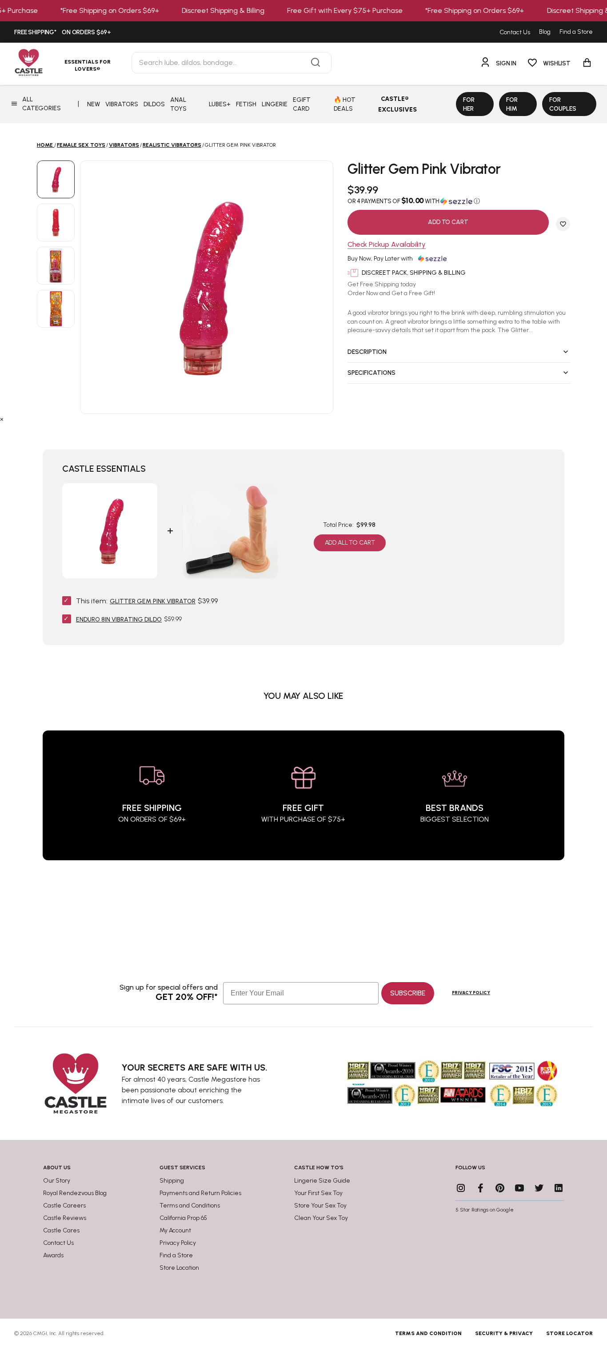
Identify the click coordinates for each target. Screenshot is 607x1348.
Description (367, 352)
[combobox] (231, 62)
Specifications (371, 373)
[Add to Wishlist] (563, 224)
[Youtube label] (519, 1188)
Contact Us (514, 32)
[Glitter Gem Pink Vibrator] (55, 179)
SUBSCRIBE (407, 993)
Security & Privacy (504, 1333)
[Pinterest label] (500, 1188)
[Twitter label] (539, 1188)
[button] (458, 201)
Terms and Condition (428, 1333)
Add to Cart (448, 222)
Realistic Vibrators (172, 145)
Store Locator (569, 1333)
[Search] (315, 62)
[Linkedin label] (558, 1188)
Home (45, 145)
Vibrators (124, 145)
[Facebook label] (480, 1188)
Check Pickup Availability (386, 245)
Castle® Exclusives (397, 104)
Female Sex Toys (81, 145)
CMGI (40, 1333)
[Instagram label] (460, 1188)
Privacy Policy (471, 992)
